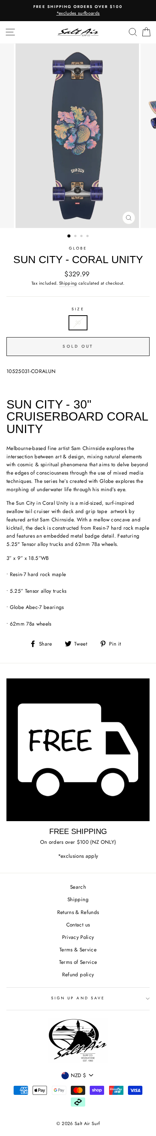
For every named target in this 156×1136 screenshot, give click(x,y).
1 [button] (69, 236)
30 (78, 322)
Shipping (68, 283)
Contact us (78, 924)
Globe (78, 248)
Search (78, 887)
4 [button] (88, 237)
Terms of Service (78, 962)
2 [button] (76, 237)
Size (78, 309)
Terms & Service (78, 949)
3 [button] (82, 237)
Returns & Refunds (78, 912)
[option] (78, 10)
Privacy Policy (78, 937)
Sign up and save (78, 998)
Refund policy (78, 974)
